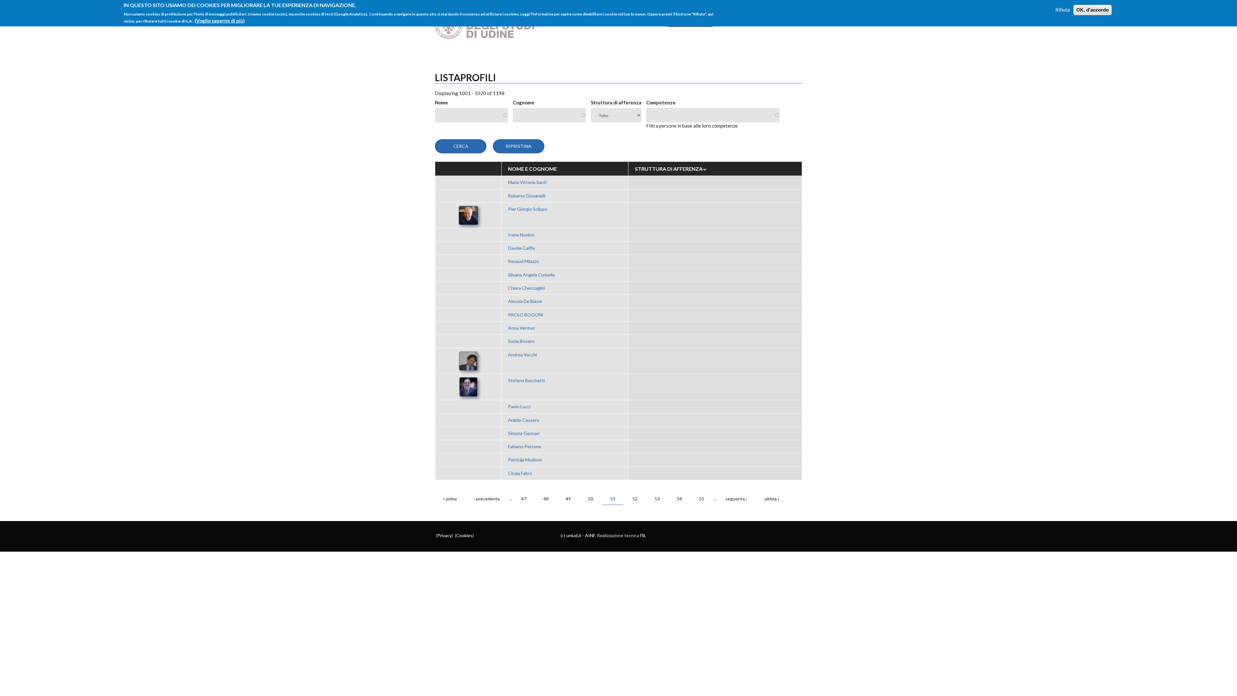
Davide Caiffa (521, 248)
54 (679, 498)
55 (701, 498)
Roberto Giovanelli (526, 195)
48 (546, 498)
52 (635, 498)
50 (590, 498)
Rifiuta (1062, 10)
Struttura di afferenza (616, 102)
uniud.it (573, 535)
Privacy (444, 535)
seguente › (736, 498)
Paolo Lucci (519, 406)
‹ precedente (487, 498)
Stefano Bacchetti (526, 380)
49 (568, 498)
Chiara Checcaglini (526, 288)
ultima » (772, 498)
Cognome (523, 102)
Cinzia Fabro (520, 473)
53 (657, 498)
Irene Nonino (521, 234)
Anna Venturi (521, 328)
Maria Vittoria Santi (527, 182)
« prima (450, 498)
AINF (590, 535)
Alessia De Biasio (525, 301)
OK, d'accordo (1092, 10)
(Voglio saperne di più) (220, 21)
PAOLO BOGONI (525, 314)
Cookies (464, 535)
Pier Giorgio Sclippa (527, 209)
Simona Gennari (524, 433)
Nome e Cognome (532, 169)
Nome (441, 102)
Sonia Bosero (521, 341)
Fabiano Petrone (524, 446)
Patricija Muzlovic (525, 459)
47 (523, 498)
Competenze (661, 102)
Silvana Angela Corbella (531, 274)
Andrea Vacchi (522, 354)
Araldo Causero (523, 420)
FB (642, 535)
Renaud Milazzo (523, 261)
